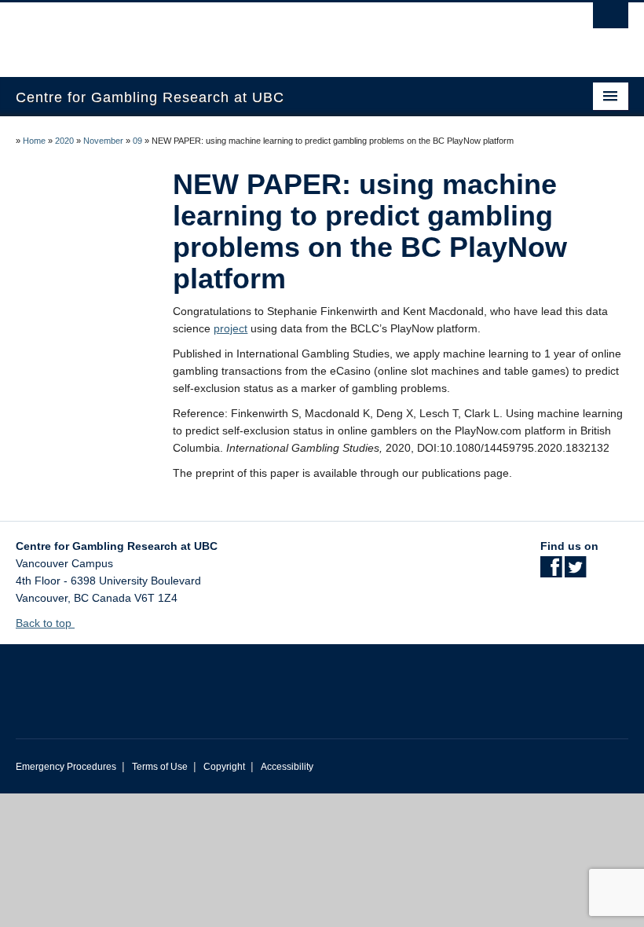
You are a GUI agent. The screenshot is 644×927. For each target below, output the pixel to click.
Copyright (224, 766)
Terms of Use (160, 766)
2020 (64, 140)
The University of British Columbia (276, 32)
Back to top (45, 623)
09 (137, 140)
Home (34, 140)
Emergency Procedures (66, 766)
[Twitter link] (575, 572)
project (230, 328)
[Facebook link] (551, 572)
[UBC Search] (610, 19)
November (103, 140)
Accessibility (287, 766)
